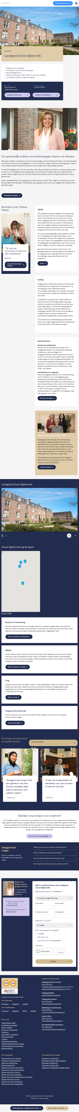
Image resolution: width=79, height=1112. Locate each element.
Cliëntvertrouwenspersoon (11, 1060)
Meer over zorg (12, 697)
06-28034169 (47, 1027)
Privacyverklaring (7, 1037)
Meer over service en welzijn (16, 667)
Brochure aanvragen (46, 398)
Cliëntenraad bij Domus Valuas (12, 1046)
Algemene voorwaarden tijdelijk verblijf (55, 1067)
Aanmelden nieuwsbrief (9, 1034)
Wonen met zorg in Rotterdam (12, 1081)
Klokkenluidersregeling (9, 1041)
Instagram (15, 1004)
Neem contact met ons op (61, 3)
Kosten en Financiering (9, 1030)
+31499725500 (39, 87)
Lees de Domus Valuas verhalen (14, 265)
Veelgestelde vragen (8, 1023)
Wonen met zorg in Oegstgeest (12, 1084)
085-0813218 (47, 1001)
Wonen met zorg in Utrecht (10, 1072)
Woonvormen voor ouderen (11, 1058)
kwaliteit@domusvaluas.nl (51, 995)
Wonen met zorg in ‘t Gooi (10, 1079)
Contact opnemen (45, 467)
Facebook (5, 1004)
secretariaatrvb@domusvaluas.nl (53, 1029)
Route (42, 263)
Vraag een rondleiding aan (43, 95)
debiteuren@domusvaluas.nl (52, 989)
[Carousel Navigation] (72, 535)
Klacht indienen (6, 1027)
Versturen (53, 961)
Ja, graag (41, 933)
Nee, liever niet (43, 937)
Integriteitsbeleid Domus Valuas (12, 1044)
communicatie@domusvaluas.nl (53, 1012)
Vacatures (5, 1032)
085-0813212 (47, 1010)
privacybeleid (56, 940)
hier (7, 857)
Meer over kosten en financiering (18, 636)
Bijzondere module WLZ (50, 1065)
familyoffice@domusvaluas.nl (48, 462)
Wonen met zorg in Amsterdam (12, 1067)
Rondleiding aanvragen (11, 195)
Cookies (4, 1039)
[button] (19, 566)
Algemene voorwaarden (50, 1058)
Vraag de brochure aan (14, 95)
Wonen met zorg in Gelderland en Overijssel (16, 1077)
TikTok (24, 1011)
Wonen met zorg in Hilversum (11, 1074)
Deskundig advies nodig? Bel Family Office (26, 1108)
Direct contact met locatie (56, 1108)
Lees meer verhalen (37, 742)
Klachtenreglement (8, 1065)
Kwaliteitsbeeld (6, 1048)
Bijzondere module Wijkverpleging (54, 1060)
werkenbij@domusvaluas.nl (51, 1004)
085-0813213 (55, 460)
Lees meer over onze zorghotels (38, 836)
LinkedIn (25, 1004)
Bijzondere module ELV (50, 1063)
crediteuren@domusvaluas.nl (52, 987)
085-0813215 (47, 984)
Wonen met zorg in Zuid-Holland (12, 1070)
